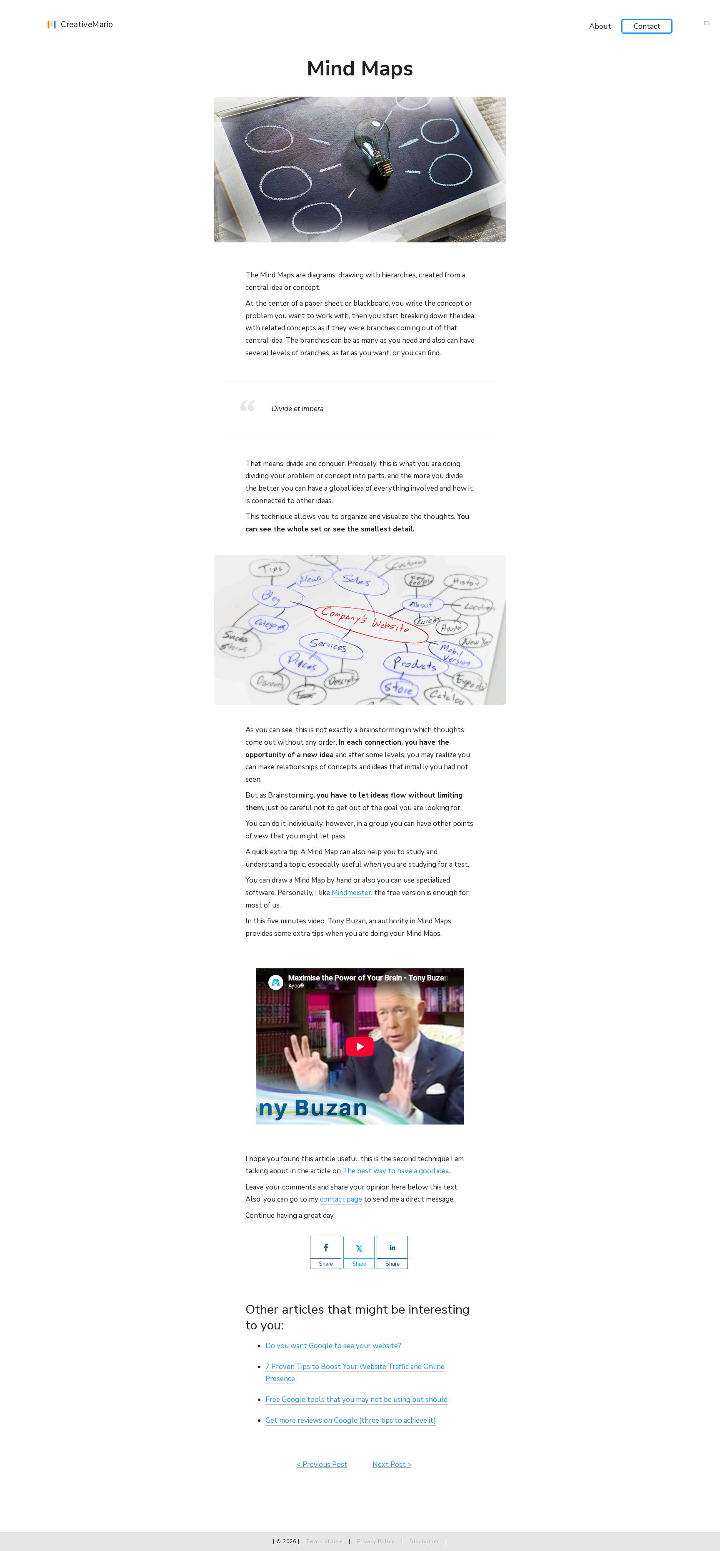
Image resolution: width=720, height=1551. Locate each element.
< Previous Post (322, 1464)
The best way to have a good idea (395, 1171)
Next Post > (392, 1464)
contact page (341, 1199)
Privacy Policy (376, 1541)
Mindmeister (351, 893)
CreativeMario (87, 24)
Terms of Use (324, 1541)
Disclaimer (424, 1541)
